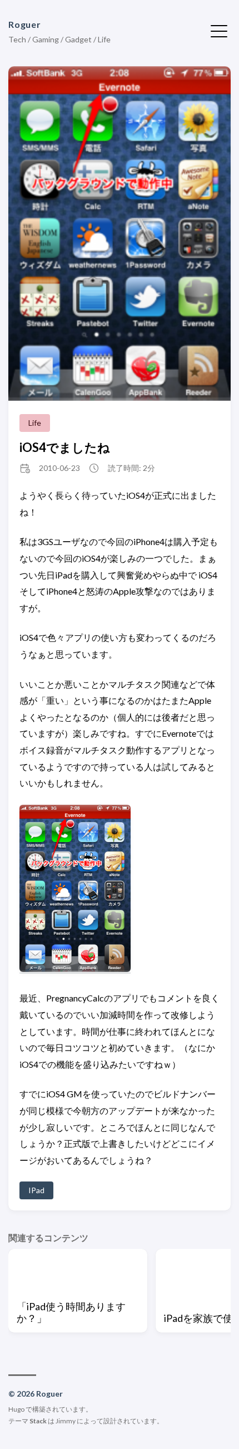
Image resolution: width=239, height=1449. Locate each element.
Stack (38, 1421)
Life (34, 422)
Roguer (24, 24)
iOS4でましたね (64, 447)
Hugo (16, 1409)
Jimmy (66, 1421)
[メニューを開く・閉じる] (219, 30)
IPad (36, 1190)
